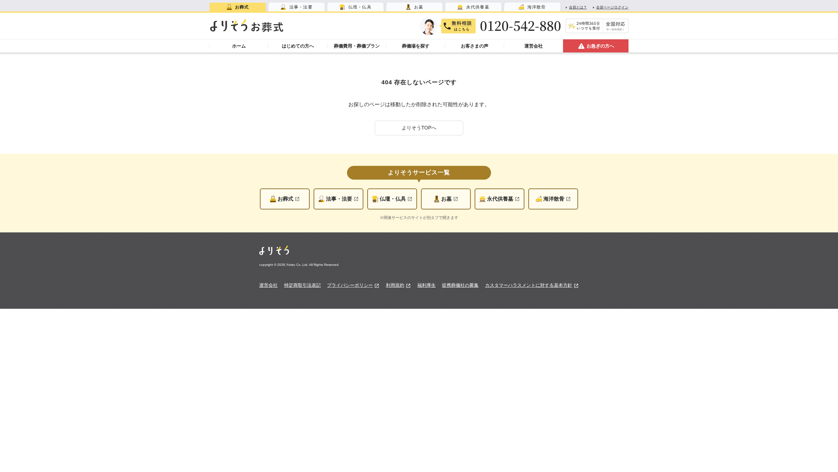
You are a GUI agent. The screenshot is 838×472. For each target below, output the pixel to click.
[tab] (238, 7)
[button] (419, 128)
